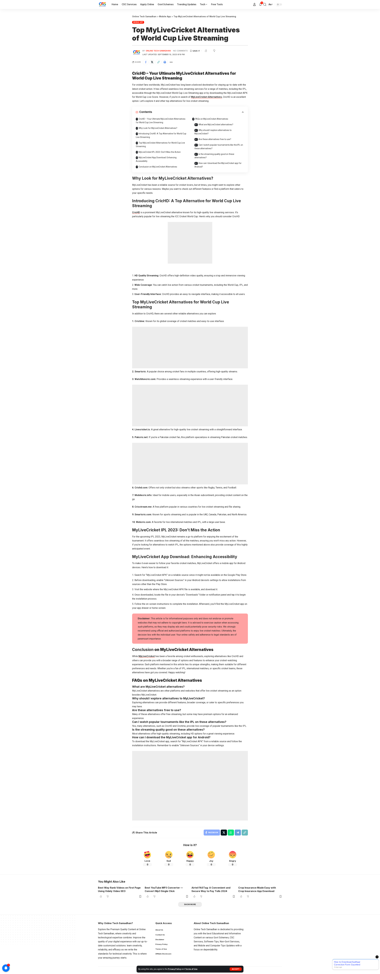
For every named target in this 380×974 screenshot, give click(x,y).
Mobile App (138, 22)
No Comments (180, 51)
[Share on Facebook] (146, 62)
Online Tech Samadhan (158, 51)
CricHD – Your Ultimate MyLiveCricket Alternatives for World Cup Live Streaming (160, 121)
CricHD (136, 212)
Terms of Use (191, 969)
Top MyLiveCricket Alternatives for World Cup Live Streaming (160, 145)
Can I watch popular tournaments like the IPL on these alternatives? (218, 147)
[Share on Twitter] (152, 62)
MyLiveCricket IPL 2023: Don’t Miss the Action (160, 152)
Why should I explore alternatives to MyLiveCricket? (213, 132)
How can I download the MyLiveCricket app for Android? (218, 165)
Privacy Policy (174, 969)
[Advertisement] (190, 243)
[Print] (165, 62)
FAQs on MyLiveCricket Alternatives (211, 119)
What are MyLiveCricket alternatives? (216, 124)
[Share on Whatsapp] (231, 833)
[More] (171, 62)
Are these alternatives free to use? (215, 139)
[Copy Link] (158, 62)
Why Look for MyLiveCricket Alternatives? (158, 128)
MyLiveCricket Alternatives (206, 97)
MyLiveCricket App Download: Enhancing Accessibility (156, 159)
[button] (236, 969)
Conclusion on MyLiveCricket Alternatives (158, 167)
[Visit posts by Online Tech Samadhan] (136, 52)
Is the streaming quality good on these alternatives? (214, 156)
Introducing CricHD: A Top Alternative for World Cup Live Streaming (161, 135)
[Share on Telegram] (238, 833)
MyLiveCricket (146, 656)
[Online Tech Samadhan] (102, 4)
